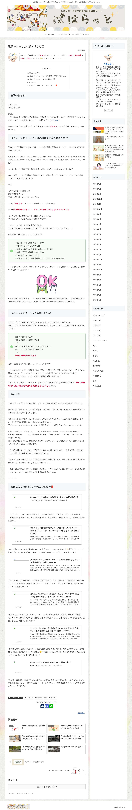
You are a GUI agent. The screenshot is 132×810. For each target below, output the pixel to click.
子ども (21, 697)
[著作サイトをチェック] (42, 706)
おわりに (32, 82)
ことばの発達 (29, 697)
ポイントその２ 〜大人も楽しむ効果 (43, 79)
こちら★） (56, 120)
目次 (44, 69)
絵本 (46, 697)
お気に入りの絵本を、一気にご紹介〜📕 (43, 85)
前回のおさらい (34, 73)
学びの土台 (39, 697)
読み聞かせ (53, 697)
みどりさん (108, 64)
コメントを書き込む (47, 787)
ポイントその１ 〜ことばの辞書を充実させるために (47, 76)
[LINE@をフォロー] (51, 706)
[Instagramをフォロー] (47, 706)
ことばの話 (13, 697)
